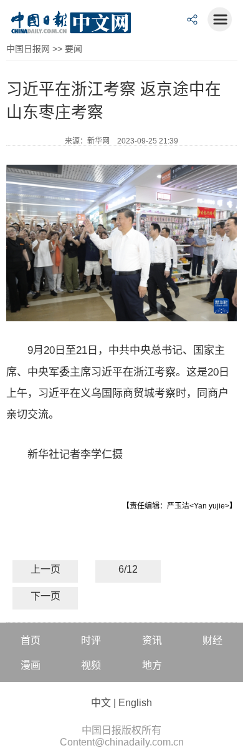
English (135, 702)
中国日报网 (28, 49)
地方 (152, 665)
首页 (30, 640)
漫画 (30, 665)
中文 (101, 702)
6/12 (128, 569)
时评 (91, 640)
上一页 (45, 569)
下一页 (45, 596)
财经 (212, 640)
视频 (91, 665)
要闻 (73, 49)
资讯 (152, 640)
